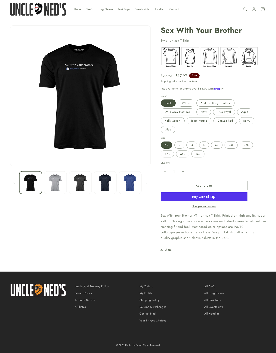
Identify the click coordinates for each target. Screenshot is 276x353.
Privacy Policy (83, 293)
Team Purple (199, 121)
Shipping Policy (149, 300)
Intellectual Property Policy (92, 286)
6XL (197, 154)
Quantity (165, 163)
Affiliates (80, 307)
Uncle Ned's (131, 344)
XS (166, 145)
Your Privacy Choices (153, 320)
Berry (246, 121)
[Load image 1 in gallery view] (30, 182)
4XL (167, 154)
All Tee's (209, 286)
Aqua (244, 112)
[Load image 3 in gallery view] (80, 182)
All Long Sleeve (214, 293)
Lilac (168, 130)
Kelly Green (173, 121)
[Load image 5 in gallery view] (130, 182)
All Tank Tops (212, 300)
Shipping (166, 81)
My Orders (146, 286)
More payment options (204, 206)
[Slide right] (147, 182)
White (186, 103)
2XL (231, 145)
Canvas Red (225, 121)
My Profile (146, 293)
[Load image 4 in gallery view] (105, 182)
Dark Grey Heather (177, 112)
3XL (246, 145)
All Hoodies (211, 314)
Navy (204, 112)
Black (168, 103)
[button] (245, 9)
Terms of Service (85, 300)
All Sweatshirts (213, 307)
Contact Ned (148, 314)
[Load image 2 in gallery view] (55, 182)
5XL (182, 154)
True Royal (224, 112)
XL (216, 145)
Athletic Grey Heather (215, 103)
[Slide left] (14, 182)
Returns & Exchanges (153, 307)
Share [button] (168, 250)
